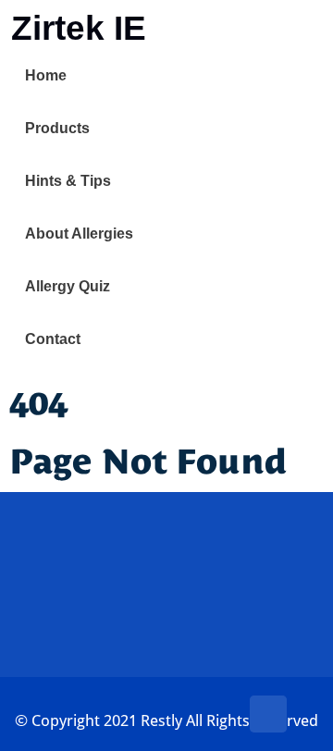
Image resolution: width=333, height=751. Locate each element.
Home (46, 75)
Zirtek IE (78, 28)
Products (57, 128)
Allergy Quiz (67, 286)
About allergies (79, 233)
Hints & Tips (68, 181)
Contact (52, 339)
